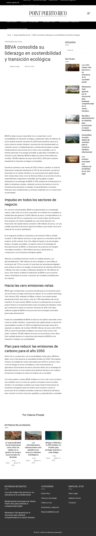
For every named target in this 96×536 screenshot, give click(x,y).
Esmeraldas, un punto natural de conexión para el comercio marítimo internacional (87, 143)
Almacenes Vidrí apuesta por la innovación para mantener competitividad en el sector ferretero (20, 515)
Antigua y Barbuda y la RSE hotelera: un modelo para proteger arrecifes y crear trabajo (53, 447)
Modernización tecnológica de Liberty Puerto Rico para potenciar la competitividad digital (20, 503)
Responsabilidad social (13, 41)
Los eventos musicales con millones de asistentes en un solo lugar (86, 165)
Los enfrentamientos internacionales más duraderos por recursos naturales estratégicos (33, 449)
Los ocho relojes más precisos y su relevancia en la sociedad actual (86, 73)
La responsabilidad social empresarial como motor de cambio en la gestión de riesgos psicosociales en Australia (13, 450)
